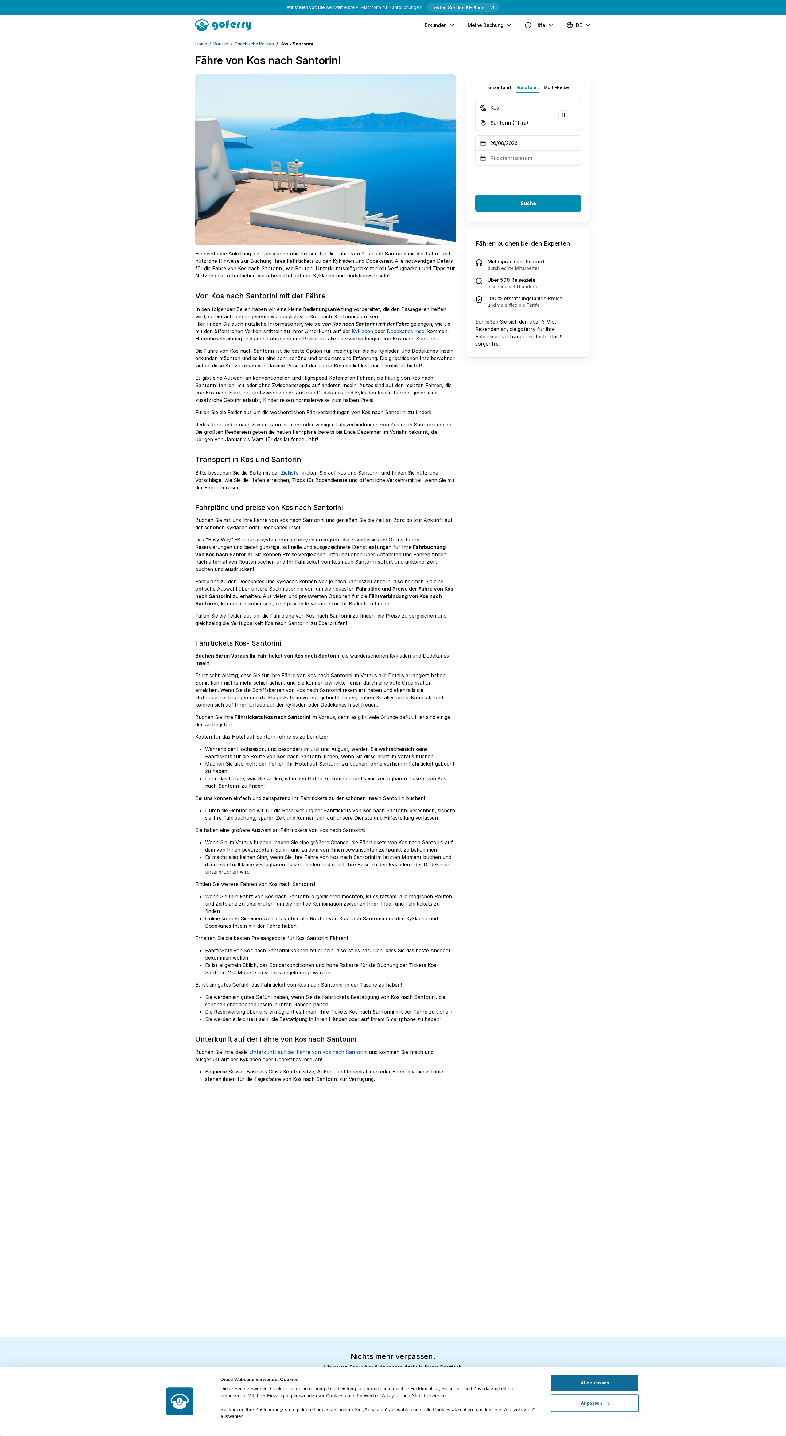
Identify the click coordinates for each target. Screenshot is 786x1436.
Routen (220, 43)
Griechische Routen (254, 43)
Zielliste (289, 473)
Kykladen (362, 331)
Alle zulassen (595, 1382)
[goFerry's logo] (225, 24)
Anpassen (591, 1403)
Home (201, 43)
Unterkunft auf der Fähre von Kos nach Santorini (308, 1052)
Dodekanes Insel (406, 331)
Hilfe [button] (539, 25)
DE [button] (579, 25)
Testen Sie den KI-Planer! (459, 7)
